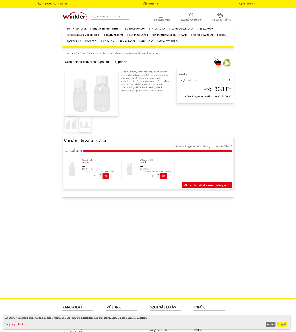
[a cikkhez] (73, 169)
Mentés (271, 324)
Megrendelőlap (159, 330)
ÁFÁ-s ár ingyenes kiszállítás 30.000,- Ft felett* (208, 96)
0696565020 (48, 4)
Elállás (198, 330)
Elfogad (281, 324)
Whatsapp (62, 4)
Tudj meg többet (14, 324)
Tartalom (183, 74)
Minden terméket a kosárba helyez (205, 185)
